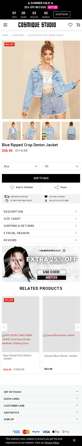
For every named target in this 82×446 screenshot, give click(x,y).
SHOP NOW (61, 14)
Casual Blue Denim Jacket (60, 355)
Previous (4, 327)
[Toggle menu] (5, 25)
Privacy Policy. (52, 442)
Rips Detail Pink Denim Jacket (17, 357)
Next (77, 327)
